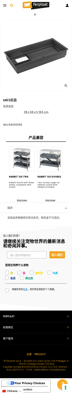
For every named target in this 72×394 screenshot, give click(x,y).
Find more (22, 200)
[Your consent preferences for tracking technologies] (65, 387)
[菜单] (4, 5)
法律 (29, 354)
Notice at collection (18, 389)
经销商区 (8, 327)
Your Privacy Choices (29, 383)
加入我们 (57, 255)
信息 (25, 289)
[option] (36, 55)
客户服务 (8, 338)
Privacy (40, 354)
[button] (11, 391)
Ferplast (9, 316)
